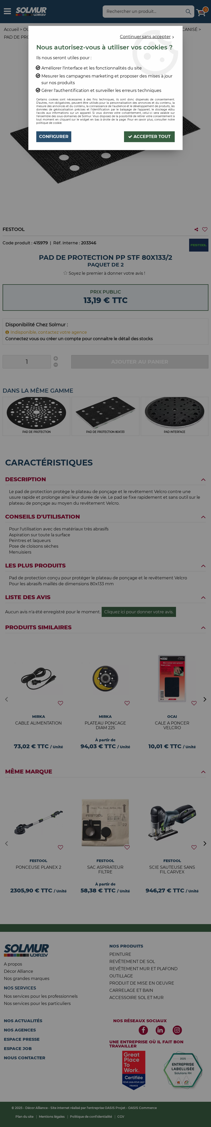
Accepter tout (151, 136)
